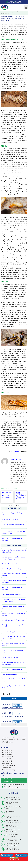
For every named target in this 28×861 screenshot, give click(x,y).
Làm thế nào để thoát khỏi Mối (10, 657)
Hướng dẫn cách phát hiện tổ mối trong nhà (14, 669)
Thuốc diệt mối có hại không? (10, 520)
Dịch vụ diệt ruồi (7, 752)
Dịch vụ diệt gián (7, 754)
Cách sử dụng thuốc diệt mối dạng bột (12, 568)
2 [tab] (9, 505)
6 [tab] (18, 505)
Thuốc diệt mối (6, 767)
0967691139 (18, 1)
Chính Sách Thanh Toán (15, 856)
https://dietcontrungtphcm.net (13, 787)
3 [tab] (11, 505)
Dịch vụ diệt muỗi (7, 761)
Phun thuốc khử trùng (8, 770)
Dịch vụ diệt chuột (7, 757)
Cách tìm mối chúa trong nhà (10, 564)
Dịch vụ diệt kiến (7, 759)
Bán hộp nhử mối (7, 763)
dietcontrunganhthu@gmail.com (14, 2)
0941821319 (10, 1)
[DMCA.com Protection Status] (14, 858)
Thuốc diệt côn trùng (8, 765)
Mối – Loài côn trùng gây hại (9, 632)
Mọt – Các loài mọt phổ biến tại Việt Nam (13, 620)
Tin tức (6, 12)
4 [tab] (14, 505)
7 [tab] (21, 505)
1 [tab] (7, 505)
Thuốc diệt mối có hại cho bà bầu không (13, 594)
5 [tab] (16, 505)
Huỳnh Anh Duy (15, 451)
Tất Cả (14, 698)
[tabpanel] (7, 497)
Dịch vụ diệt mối (7, 750)
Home (2, 12)
